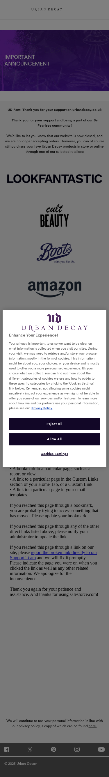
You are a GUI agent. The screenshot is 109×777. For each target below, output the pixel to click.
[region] (54, 388)
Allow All (54, 439)
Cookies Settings (54, 454)
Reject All (54, 424)
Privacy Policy (41, 408)
